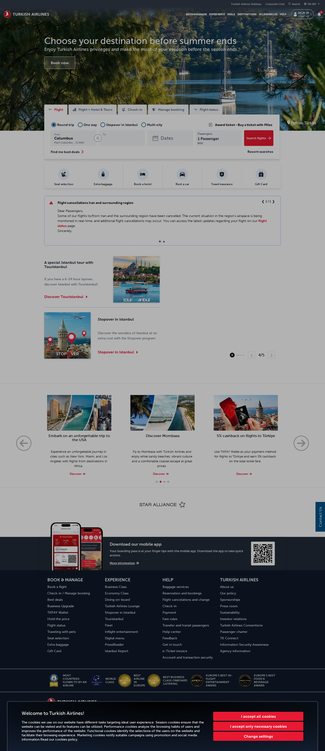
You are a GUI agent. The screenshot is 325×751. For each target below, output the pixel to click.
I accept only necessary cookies (258, 726)
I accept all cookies (258, 716)
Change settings (258, 736)
